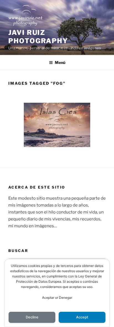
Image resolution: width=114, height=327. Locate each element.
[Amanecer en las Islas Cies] (57, 125)
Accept (82, 317)
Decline (32, 317)
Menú (60, 62)
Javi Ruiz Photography (38, 37)
